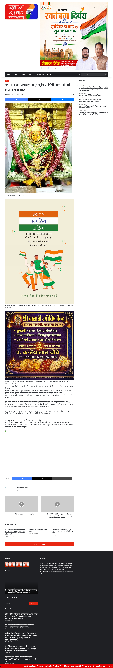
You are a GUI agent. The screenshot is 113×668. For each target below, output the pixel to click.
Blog (7, 80)
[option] (21, 584)
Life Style (40, 74)
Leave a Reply (39, 544)
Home (8, 74)
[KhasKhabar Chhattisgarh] (21, 12)
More (49, 74)
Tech (30, 74)
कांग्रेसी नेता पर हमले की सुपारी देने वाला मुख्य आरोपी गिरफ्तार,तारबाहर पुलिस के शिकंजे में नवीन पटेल (63, 531)
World (14, 74)
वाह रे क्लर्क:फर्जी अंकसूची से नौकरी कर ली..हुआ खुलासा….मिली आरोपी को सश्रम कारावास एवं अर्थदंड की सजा (20, 659)
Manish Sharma (10, 94)
